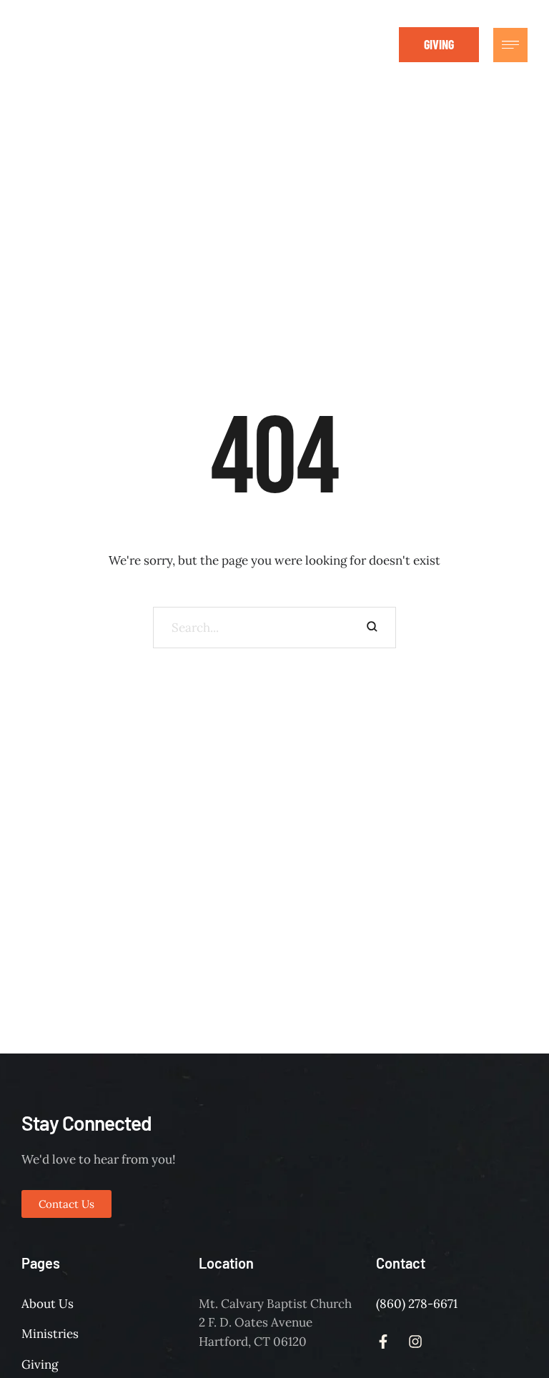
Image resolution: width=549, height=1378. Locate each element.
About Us (47, 1304)
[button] (439, 44)
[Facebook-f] (345, 44)
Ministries (50, 1334)
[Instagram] (377, 44)
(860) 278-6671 (417, 1304)
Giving (39, 1364)
